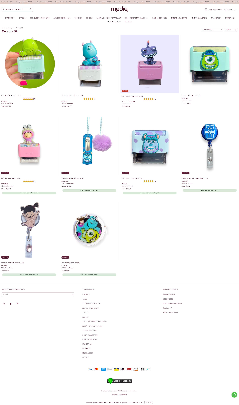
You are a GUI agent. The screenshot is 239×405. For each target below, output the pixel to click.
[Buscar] (31, 9)
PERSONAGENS (113, 22)
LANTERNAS (229, 18)
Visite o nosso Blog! (170, 313)
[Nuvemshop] (119, 395)
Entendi (148, 402)
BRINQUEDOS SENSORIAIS (39, 18)
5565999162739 (169, 295)
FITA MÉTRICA (216, 18)
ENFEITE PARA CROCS (199, 18)
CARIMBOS (9, 18)
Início (3, 28)
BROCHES (78, 18)
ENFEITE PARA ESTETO (179, 18)
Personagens (10, 28)
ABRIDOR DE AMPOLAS (62, 18)
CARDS (22, 18)
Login (210, 10)
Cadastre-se (217, 10)
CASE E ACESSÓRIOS (159, 18)
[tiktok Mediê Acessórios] (11, 304)
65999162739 (168, 299)
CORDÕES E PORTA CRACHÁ (135, 18)
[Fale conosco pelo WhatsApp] (234, 395)
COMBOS (89, 18)
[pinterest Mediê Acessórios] (17, 304)
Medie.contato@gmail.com (172, 304)
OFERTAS (128, 22)
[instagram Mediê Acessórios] (4, 304)
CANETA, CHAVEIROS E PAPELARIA (108, 18)
